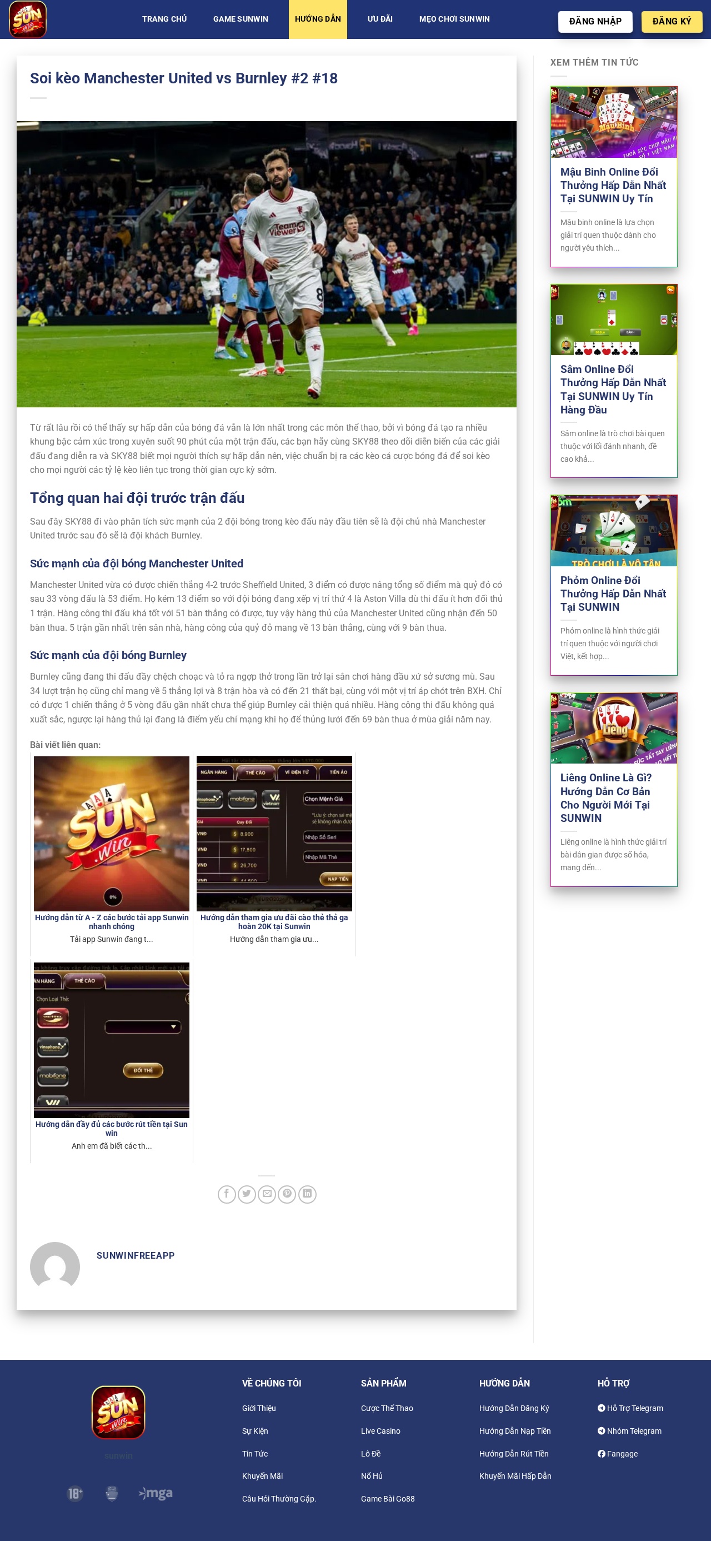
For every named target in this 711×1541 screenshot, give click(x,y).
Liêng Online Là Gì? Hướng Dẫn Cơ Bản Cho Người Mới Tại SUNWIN (606, 798)
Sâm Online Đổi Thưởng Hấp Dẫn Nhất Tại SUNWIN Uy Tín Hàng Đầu (613, 389)
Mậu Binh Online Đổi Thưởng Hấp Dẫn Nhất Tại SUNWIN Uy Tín (613, 186)
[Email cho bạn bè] (267, 1194)
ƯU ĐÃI (380, 19)
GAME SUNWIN (240, 19)
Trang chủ (164, 19)
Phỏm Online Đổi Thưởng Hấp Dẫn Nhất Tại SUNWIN (613, 594)
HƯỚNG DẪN (318, 19)
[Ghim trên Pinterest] (287, 1194)
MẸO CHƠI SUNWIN (454, 19)
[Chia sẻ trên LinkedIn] (307, 1194)
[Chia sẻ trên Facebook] (227, 1194)
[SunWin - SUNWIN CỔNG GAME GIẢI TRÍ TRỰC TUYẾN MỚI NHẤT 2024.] (63, 19)
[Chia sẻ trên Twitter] (247, 1194)
